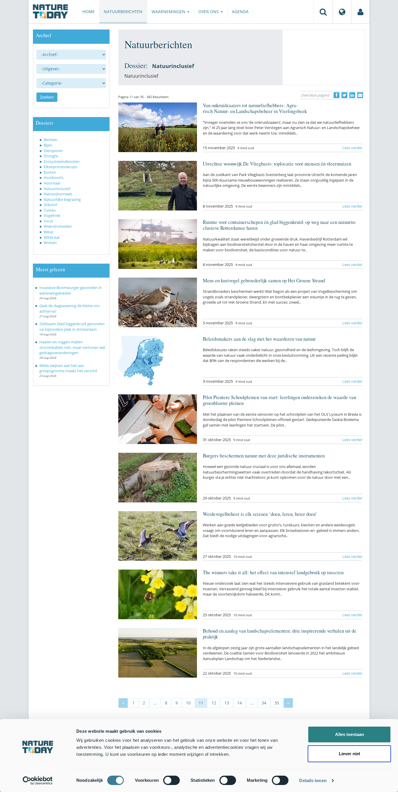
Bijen (48, 145)
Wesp (48, 231)
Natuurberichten (123, 11)
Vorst (48, 221)
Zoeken (47, 97)
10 (188, 703)
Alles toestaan (349, 734)
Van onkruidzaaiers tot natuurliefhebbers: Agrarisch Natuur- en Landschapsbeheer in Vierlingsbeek (255, 108)
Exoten (50, 172)
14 (239, 703)
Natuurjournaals (58, 193)
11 (201, 703)
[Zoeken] (323, 11)
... (155, 703)
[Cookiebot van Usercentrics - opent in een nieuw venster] (37, 780)
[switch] (171, 780)
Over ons (209, 11)
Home (88, 11)
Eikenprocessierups (60, 166)
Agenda (240, 11)
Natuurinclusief (57, 188)
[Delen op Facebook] (336, 95)
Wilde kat (52, 237)
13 (226, 703)
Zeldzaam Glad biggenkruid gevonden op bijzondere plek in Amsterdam (72, 326)
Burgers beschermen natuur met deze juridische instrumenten (264, 455)
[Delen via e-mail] (360, 95)
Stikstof (50, 204)
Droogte (51, 156)
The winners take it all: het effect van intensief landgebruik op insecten (273, 572)
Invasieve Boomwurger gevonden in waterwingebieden (70, 290)
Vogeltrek (52, 215)
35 (276, 703)
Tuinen (50, 210)
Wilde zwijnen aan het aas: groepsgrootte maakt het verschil (68, 368)
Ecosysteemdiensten (62, 161)
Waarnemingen (169, 11)
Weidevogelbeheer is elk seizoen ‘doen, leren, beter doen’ (260, 514)
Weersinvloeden (58, 226)
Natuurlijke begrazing (62, 199)
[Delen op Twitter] (344, 95)
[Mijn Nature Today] (360, 11)
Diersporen (53, 150)
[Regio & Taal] (342, 11)
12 (214, 703)
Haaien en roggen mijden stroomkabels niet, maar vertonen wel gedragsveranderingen (72, 347)
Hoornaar (52, 183)
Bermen (50, 139)
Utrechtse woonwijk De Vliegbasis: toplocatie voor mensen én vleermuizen (277, 163)
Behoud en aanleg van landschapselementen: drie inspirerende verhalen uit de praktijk (279, 633)
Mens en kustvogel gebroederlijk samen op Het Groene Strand (264, 280)
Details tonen (312, 780)
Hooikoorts (54, 177)
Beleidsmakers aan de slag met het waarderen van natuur (259, 338)
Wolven (50, 242)
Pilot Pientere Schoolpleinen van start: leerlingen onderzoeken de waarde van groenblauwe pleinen (279, 400)
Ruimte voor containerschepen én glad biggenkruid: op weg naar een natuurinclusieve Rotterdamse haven (279, 225)
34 (264, 703)
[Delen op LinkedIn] (352, 95)
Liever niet (349, 753)
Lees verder (352, 147)
